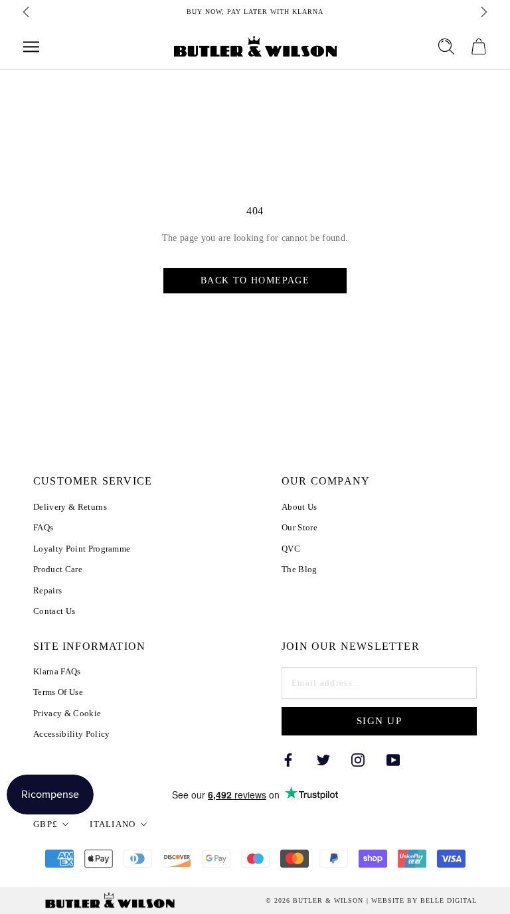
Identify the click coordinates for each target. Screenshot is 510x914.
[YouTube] (393, 759)
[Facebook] (288, 759)
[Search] (446, 46)
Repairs (47, 590)
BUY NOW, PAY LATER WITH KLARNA (255, 11)
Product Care (57, 569)
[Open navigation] (31, 46)
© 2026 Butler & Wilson (314, 900)
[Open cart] (479, 46)
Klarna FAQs (57, 671)
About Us (299, 507)
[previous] (27, 12)
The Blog (299, 569)
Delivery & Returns (70, 507)
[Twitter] (323, 759)
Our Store (299, 527)
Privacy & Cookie (67, 713)
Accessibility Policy (71, 734)
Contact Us (54, 611)
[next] (482, 12)
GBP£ (45, 824)
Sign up (379, 721)
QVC (291, 549)
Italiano (112, 824)
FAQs (43, 527)
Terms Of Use (58, 692)
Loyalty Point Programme (81, 549)
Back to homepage (255, 280)
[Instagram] (358, 759)
